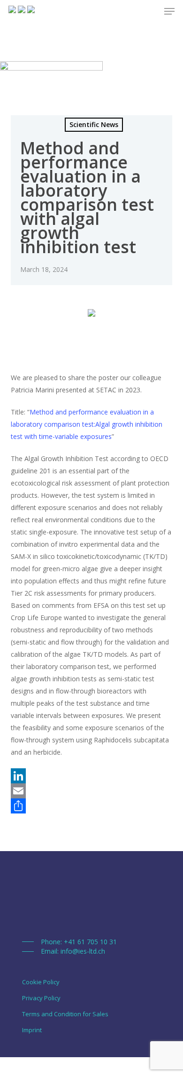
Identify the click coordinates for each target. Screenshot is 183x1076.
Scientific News (93, 124)
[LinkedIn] (91, 775)
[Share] (91, 805)
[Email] (91, 790)
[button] (69, 941)
